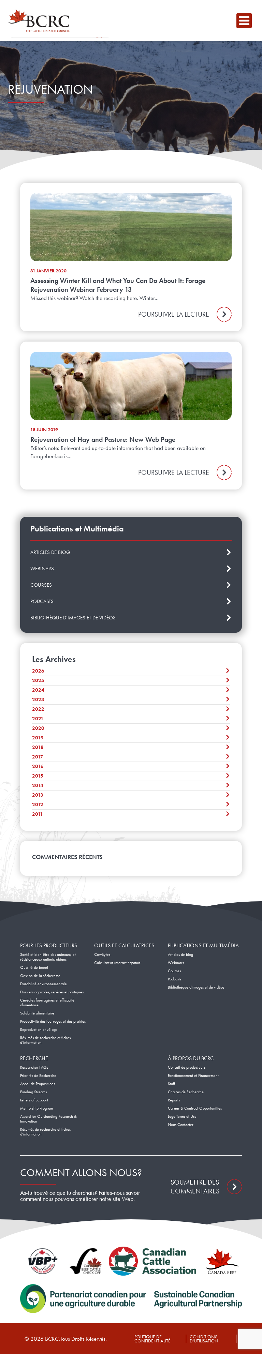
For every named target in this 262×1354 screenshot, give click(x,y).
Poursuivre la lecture (173, 314)
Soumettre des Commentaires (195, 1186)
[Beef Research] (40, 20)
